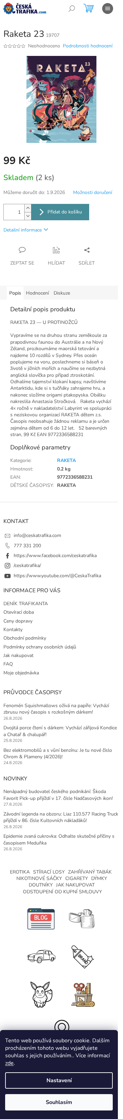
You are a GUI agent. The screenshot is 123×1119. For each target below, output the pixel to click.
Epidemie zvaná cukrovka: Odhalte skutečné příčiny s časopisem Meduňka (58, 839)
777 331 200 (27, 545)
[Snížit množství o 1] (27, 216)
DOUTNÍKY (41, 885)
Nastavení (59, 1080)
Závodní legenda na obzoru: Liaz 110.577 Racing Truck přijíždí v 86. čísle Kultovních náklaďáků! (60, 817)
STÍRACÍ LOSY (49, 872)
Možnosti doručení (92, 192)
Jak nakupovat (18, 655)
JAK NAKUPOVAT (75, 885)
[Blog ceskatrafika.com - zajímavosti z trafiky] (41, 918)
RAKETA (66, 460)
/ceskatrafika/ (27, 565)
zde (9, 1063)
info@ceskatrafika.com (37, 535)
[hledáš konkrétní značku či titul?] (82, 956)
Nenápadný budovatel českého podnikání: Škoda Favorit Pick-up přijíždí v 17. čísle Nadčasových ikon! (58, 794)
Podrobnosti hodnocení (87, 46)
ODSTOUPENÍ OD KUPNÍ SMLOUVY (62, 892)
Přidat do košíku (64, 212)
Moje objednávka (21, 673)
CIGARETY (76, 878)
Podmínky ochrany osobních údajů (39, 647)
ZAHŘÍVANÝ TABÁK (90, 872)
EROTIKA (20, 872)
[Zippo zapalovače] (82, 918)
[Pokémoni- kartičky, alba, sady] (41, 993)
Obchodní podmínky (24, 638)
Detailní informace (22, 230)
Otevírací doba (18, 612)
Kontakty (13, 629)
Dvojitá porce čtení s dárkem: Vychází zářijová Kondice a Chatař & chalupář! (60, 731)
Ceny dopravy (17, 621)
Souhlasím (59, 1102)
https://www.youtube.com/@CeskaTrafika (57, 575)
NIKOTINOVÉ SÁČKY (39, 878)
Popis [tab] (15, 293)
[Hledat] (72, 8)
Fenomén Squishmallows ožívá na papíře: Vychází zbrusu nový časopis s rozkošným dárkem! (56, 708)
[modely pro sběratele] (41, 956)
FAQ (8, 664)
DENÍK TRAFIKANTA (25, 603)
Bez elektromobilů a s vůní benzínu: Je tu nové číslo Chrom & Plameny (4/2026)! (57, 753)
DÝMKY (99, 878)
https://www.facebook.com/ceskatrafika (55, 555)
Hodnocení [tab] (37, 293)
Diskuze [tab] (62, 293)
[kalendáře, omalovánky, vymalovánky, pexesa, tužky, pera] (82, 993)
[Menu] (107, 8)
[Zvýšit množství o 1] (27, 208)
